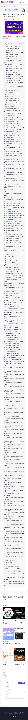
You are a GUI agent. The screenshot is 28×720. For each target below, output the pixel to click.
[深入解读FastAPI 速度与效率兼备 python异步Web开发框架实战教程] (8, 634)
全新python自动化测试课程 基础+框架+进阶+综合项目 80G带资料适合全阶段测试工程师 (20, 664)
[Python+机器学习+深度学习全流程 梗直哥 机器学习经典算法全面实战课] (19, 613)
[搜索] (20, 2)
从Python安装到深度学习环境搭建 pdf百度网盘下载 (19, 643)
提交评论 (22, 682)
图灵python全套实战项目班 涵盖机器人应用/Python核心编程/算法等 (8, 623)
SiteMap (14, 716)
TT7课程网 (7, 2)
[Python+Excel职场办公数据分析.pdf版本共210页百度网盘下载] (8, 654)
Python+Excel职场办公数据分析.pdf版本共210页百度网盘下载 (7, 664)
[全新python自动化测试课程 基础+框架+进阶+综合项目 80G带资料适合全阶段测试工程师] (19, 654)
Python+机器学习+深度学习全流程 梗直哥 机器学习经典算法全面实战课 (19, 623)
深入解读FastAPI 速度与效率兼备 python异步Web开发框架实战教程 (8, 643)
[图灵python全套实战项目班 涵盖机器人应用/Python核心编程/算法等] (8, 613)
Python (14, 19)
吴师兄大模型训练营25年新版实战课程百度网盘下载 (8, 598)
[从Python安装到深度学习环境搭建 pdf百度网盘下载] (19, 634)
